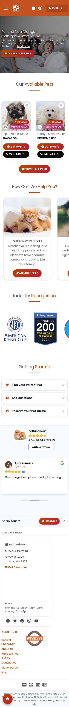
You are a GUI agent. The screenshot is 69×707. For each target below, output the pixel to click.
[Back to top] (64, 521)
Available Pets (27, 273)
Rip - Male (15, 134)
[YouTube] (36, 621)
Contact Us (8, 662)
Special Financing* (8, 642)
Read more (23, 46)
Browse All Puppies (17, 53)
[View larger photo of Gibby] (61, 105)
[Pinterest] (22, 621)
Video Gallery (9, 667)
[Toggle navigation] (5, 8)
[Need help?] (8, 699)
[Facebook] (8, 621)
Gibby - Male (51, 134)
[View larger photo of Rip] (27, 105)
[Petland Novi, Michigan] (16, 8)
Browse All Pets (34, 169)
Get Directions (17, 567)
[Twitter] (15, 621)
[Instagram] (29, 621)
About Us (7, 649)
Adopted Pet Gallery (9, 655)
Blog (4, 672)
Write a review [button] (41, 447)
